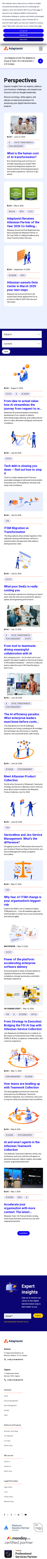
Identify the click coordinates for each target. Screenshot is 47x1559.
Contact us (7, 1466)
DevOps (6, 1410)
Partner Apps (8, 1445)
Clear (6, 352)
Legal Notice (8, 1487)
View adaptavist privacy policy (16, 1322)
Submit (38, 1316)
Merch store (8, 1471)
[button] (22, 334)
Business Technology (11, 1431)
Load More (23, 1233)
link (38, 10)
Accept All (23, 31)
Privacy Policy (8, 1497)
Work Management (10, 1405)
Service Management (11, 1401)
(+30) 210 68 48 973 (15, 1359)
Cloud (6, 1396)
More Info (23, 39)
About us (7, 1461)
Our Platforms (8, 1436)
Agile (5, 1415)
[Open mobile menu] (40, 48)
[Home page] (20, 49)
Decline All (23, 35)
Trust (6, 1492)
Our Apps (7, 1441)
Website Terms (9, 1501)
